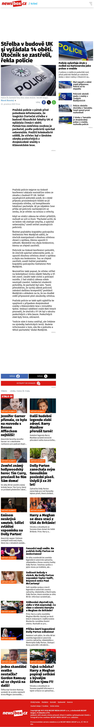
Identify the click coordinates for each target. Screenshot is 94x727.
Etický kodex (35, 702)
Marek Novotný (7, 100)
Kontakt (53, 702)
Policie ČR (20, 391)
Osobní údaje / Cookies (39, 706)
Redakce (45, 702)
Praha (27, 391)
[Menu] (90, 3)
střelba (13, 391)
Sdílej (12, 376)
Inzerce (70, 702)
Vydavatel (61, 702)
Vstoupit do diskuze (26, 383)
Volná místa (54, 706)
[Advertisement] (39, 168)
